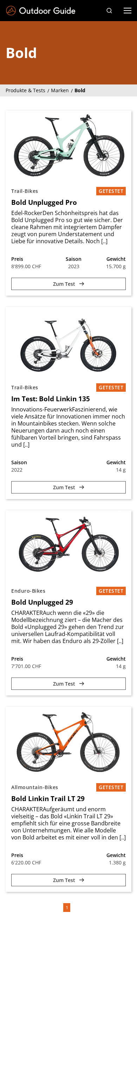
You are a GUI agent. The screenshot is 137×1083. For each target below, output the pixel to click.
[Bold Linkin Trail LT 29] (68, 742)
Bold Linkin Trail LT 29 (48, 798)
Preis (17, 259)
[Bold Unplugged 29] (68, 545)
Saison (73, 259)
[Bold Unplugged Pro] (68, 146)
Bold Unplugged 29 (42, 602)
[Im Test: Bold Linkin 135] (68, 342)
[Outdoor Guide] (41, 10)
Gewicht (116, 259)
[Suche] (109, 10)
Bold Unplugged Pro (44, 202)
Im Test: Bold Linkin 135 (50, 399)
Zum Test (65, 284)
